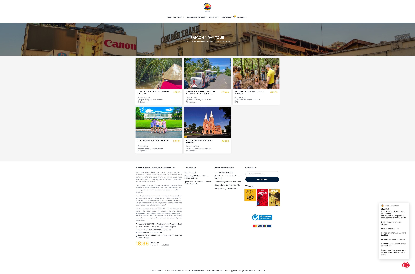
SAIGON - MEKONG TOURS (203, 41)
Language (241, 17)
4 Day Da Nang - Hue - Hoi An (226, 188)
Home (189, 41)
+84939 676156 (150, 224)
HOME (169, 17)
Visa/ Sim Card (190, 172)
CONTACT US (226, 17)
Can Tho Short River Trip (224, 172)
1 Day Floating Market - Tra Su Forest (228, 182)
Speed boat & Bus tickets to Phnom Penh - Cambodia (197, 183)
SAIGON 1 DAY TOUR (223, 41)
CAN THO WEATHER (159, 256)
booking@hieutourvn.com (152, 232)
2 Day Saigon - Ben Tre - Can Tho (227, 185)
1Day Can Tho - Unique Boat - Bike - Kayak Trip (228, 177)
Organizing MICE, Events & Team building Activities (196, 177)
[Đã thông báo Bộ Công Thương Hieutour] (262, 217)
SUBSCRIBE (263, 179)
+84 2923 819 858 (150, 230)
